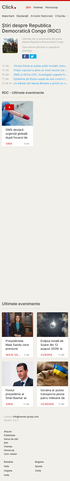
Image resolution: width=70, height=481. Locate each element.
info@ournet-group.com (26, 416)
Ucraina (47, 404)
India (6, 475)
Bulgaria (39, 461)
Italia (6, 466)
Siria (9, 404)
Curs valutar (10, 453)
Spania (38, 466)
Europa (46, 354)
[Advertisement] (35, 189)
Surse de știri (11, 439)
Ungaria (8, 470)
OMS (9, 143)
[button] (25, 56)
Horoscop (51, 7)
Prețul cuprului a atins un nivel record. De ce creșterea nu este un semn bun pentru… (41, 70)
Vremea (38, 7)
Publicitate (9, 435)
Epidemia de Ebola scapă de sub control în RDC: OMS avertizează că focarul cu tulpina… (41, 79)
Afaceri (8, 431)
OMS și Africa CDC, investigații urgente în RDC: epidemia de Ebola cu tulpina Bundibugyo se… (41, 74)
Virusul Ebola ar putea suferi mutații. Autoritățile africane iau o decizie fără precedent (41, 65)
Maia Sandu (14, 354)
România (8, 461)
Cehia (38, 470)
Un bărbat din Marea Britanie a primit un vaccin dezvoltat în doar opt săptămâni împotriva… (41, 83)
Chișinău (60, 16)
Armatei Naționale (42, 16)
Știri (28, 7)
